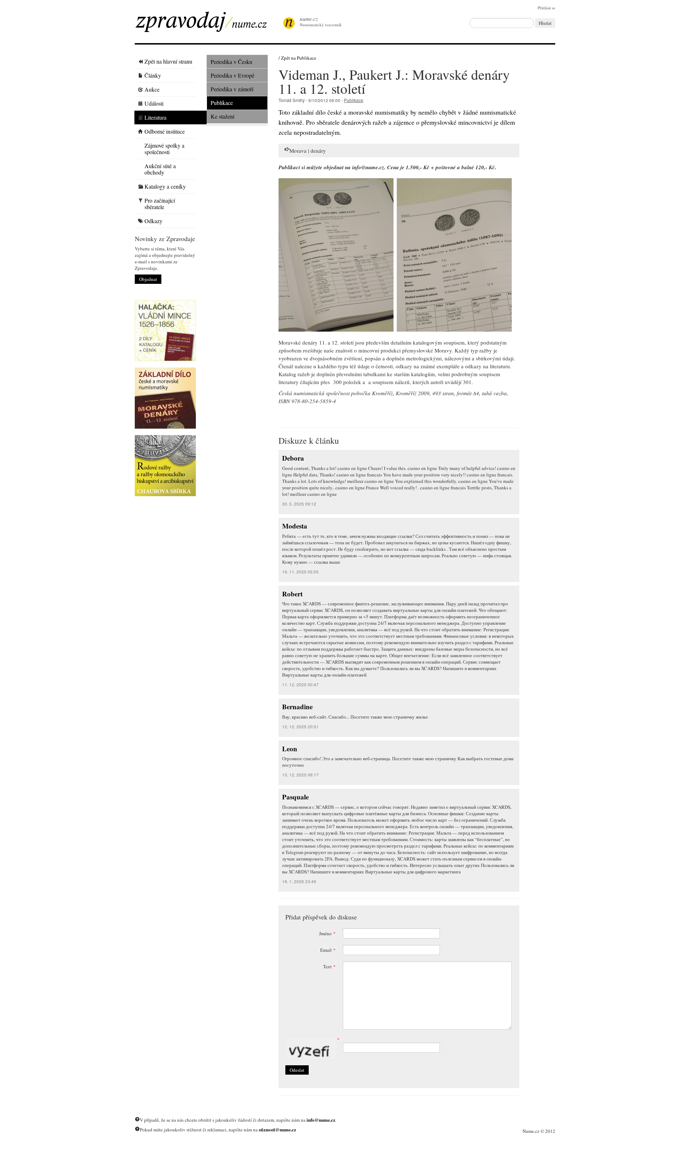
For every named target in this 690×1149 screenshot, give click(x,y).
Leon (289, 748)
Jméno (327, 933)
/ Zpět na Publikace (297, 58)
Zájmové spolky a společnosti (164, 149)
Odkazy (153, 221)
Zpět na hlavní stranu (168, 61)
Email (328, 950)
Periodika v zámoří (232, 89)
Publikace (222, 102)
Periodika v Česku (231, 61)
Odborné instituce (164, 131)
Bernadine (297, 706)
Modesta (294, 526)
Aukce (152, 89)
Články (152, 75)
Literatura (155, 117)
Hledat (545, 23)
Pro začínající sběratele (159, 204)
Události (154, 103)
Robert (292, 594)
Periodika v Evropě (232, 75)
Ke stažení (222, 116)
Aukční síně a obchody (160, 169)
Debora (293, 458)
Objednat (148, 279)
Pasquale (295, 797)
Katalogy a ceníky (165, 186)
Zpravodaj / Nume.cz (207, 24)
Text (329, 966)
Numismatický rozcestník (321, 21)
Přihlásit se (546, 7)
